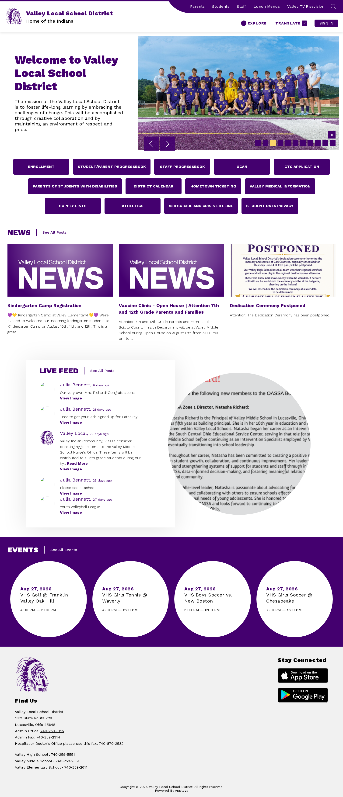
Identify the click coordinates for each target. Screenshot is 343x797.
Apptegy (181, 790)
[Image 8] (310, 143)
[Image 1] (258, 143)
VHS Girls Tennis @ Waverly (124, 598)
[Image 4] (280, 143)
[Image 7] (303, 143)
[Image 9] (318, 143)
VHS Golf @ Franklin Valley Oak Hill (44, 598)
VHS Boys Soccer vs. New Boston (208, 598)
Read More (77, 463)
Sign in (326, 23)
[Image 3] (273, 143)
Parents (197, 6)
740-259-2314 (48, 737)
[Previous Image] (151, 144)
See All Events (63, 550)
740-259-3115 (52, 731)
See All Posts (54, 232)
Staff (241, 6)
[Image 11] (333, 143)
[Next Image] (167, 144)
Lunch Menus (267, 6)
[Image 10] (325, 143)
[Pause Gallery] (332, 135)
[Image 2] (265, 143)
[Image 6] (295, 143)
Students (220, 6)
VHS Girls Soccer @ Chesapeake (289, 598)
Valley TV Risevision (305, 6)
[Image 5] (288, 143)
